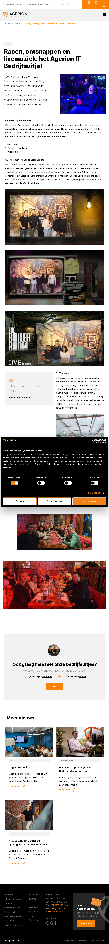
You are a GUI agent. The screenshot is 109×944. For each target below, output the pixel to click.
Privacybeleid (69, 940)
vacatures (47, 676)
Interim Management (13, 925)
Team (31, 916)
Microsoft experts (12, 908)
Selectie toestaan (54, 501)
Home (7, 24)
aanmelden (86, 924)
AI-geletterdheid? (19, 767)
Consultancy (9, 921)
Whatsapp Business (54, 912)
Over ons (33, 907)
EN (68, 4)
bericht (82, 676)
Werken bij (34, 920)
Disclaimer (82, 940)
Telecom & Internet (12, 916)
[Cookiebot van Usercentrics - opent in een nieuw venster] (94, 441)
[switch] (41, 483)
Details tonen (94, 493)
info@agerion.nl (58, 908)
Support (18, 899)
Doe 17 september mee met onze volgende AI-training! (26, 4)
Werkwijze (33, 911)
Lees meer (14, 786)
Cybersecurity (10, 912)
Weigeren (20, 501)
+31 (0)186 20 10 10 (59, 905)
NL (63, 4)
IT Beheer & (9, 899)
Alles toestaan (89, 501)
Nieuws (18, 24)
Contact (54, 686)
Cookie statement (97, 940)
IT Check (8, 903)
